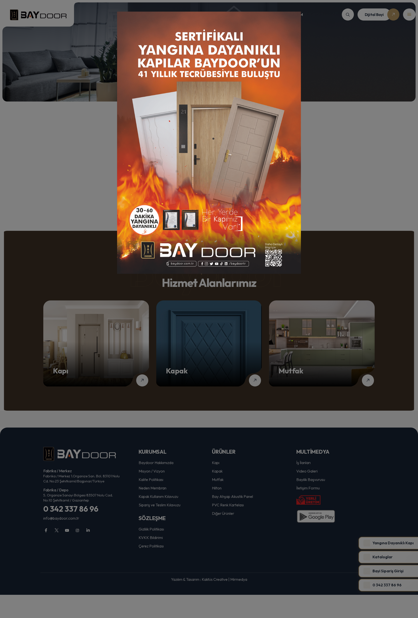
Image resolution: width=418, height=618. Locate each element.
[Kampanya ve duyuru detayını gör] (209, 143)
